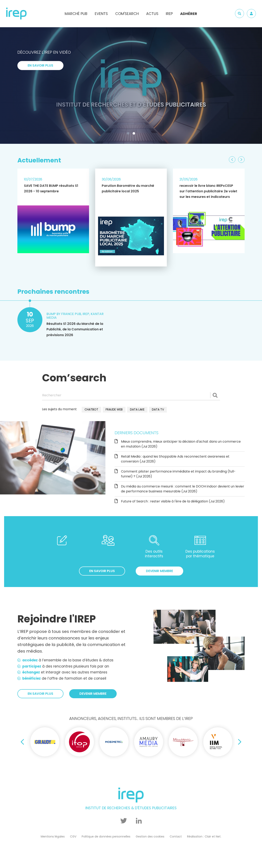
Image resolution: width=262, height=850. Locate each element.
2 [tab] (135, 134)
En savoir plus (40, 121)
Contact (176, 836)
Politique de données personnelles (106, 836)
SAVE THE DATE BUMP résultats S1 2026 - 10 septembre (51, 188)
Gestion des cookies (150, 836)
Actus (152, 13)
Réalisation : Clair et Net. (204, 836)
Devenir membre (159, 571)
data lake (137, 409)
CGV (73, 836)
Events (101, 13)
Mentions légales (53, 836)
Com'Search (127, 13)
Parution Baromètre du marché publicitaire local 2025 (128, 188)
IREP (169, 13)
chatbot (91, 409)
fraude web (114, 409)
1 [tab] (129, 134)
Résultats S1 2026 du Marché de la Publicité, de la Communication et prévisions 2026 (74, 329)
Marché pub (76, 13)
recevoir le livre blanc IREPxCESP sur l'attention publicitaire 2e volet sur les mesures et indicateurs (208, 191)
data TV (158, 409)
